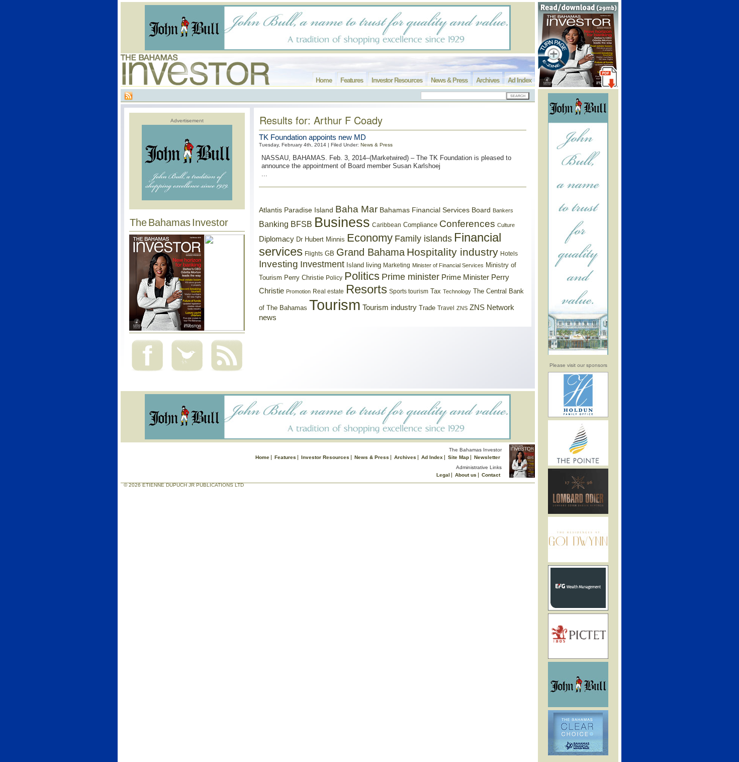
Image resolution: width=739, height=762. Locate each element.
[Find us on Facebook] (147, 372)
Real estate (328, 291)
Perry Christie (304, 277)
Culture (506, 225)
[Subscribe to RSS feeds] (227, 372)
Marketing (396, 265)
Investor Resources (397, 80)
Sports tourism (408, 291)
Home (324, 80)
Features (351, 80)
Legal (443, 475)
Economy (370, 238)
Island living (363, 265)
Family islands (423, 239)
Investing (278, 264)
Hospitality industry (452, 252)
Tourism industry (389, 307)
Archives (487, 80)
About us (466, 475)
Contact (491, 475)
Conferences (467, 223)
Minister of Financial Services (448, 265)
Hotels (509, 253)
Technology (457, 291)
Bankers (503, 210)
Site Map (458, 457)
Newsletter (487, 457)
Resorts (366, 289)
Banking (274, 223)
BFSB (301, 223)
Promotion (298, 291)
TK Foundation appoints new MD (312, 137)
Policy (334, 278)
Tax (435, 291)
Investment (322, 264)
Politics (362, 276)
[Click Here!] (578, 415)
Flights (314, 253)
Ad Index (519, 80)
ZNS (462, 308)
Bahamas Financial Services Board (435, 210)
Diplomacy (276, 239)
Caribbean (386, 224)
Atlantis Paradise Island (296, 210)
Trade (427, 308)
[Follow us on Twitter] (187, 372)
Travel (445, 308)
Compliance (420, 224)
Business (342, 222)
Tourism (334, 304)
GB (329, 253)
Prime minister (410, 276)
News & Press (449, 80)
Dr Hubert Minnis (320, 239)
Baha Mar (356, 209)
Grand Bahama (370, 252)
